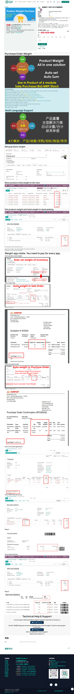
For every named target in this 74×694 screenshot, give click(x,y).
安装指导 (20, 27)
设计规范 (6, 668)
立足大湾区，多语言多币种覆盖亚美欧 (28, 671)
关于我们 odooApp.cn (21, 658)
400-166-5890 (65, 1)
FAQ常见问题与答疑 (18, 32)
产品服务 (6, 663)
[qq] (54, 2)
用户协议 (6, 671)
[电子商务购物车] (48, 2)
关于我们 (6, 661)
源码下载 (6, 665)
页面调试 (6, 676)
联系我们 (6, 673)
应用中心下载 (19, 26)
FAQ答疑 (6, 675)
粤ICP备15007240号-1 (42, 690)
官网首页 (6, 660)
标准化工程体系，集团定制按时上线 (28, 668)
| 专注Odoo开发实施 (14, 690)
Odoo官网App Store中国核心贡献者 (28, 673)
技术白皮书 (7, 669)
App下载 (6, 667)
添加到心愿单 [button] (42, 46)
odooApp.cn (13, 30)
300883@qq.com (37, 629)
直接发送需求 (53, 660)
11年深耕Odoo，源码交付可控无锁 (28, 666)
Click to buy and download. (29, 92)
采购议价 (39, 48)
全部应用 (6, 7)
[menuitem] (15, 2)
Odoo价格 (7, 664)
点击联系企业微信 (54, 663)
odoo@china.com (37, 622)
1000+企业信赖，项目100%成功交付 (28, 675)
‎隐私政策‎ (6, 672)
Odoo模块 (43, 48)
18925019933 (63, 661)
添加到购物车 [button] (43, 44)
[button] (50, 2)
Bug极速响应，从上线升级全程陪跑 (28, 669)
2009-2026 (12, 689)
